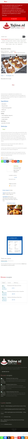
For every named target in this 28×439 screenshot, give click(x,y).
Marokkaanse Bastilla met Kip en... (11, 384)
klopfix (4, 194)
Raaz (2, 419)
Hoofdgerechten (9, 40)
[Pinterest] (15, 161)
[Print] (10, 84)
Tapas (13, 44)
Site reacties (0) (10, 260)
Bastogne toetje (7, 416)
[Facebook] (5, 161)
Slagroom (15, 199)
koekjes (7, 194)
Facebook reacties (4, 260)
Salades (6, 42)
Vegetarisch (20, 44)
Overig (6, 199)
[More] (21, 161)
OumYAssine (16, 166)
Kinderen (14, 40)
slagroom (11, 194)
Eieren (8, 198)
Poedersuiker (10, 199)
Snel (18, 42)
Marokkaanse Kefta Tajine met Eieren (14, 285)
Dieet (21, 39)
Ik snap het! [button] (14, 18)
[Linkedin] (18, 161)
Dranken (3, 40)
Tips (16, 44)
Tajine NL (2, 405)
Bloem (9, 196)
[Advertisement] (11, 227)
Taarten (25, 42)
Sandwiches (11, 42)
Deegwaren (17, 39)
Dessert (14, 51)
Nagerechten (23, 40)
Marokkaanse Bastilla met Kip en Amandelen (15, 291)
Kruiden (14, 198)
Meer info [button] (4, 15)
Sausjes (15, 42)
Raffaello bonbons (8, 424)
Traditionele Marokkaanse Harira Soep (14, 297)
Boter (12, 196)
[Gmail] (10, 161)
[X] (7, 161)
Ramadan (3, 42)
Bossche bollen (8, 192)
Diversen (24, 39)
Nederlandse (6, 51)
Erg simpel (11, 52)
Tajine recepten (9, 44)
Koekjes (18, 40)
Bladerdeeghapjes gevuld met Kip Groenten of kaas (16, 405)
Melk (3, 199)
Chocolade (13, 192)
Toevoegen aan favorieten (20, 52)
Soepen (21, 42)
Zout (3, 200)
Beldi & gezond (11, 39)
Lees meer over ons (5, 371)
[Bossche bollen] (2, 84)
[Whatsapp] (2, 161)
